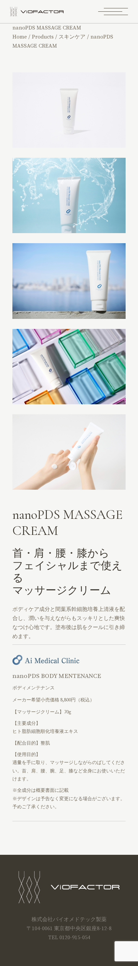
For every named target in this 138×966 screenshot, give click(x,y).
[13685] (69, 110)
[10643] (69, 281)
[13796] (69, 366)
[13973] (69, 452)
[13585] (69, 195)
